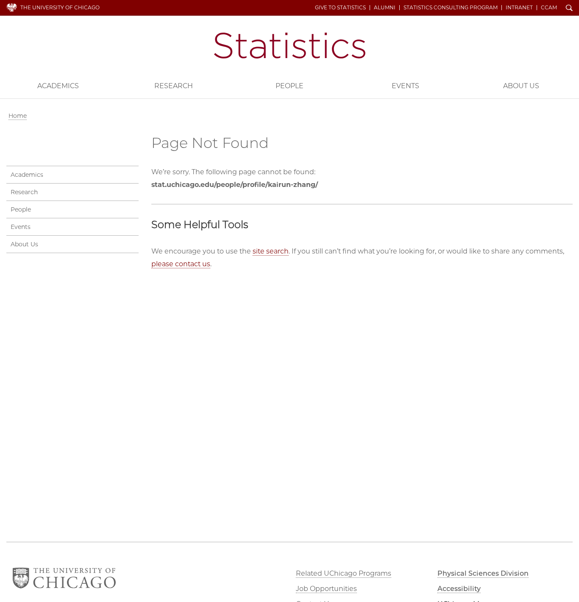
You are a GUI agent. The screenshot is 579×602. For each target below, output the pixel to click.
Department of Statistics (289, 46)
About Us (521, 86)
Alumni (384, 7)
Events (405, 86)
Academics (58, 86)
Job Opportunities (326, 589)
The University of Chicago (60, 7)
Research (173, 86)
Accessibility (459, 589)
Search (569, 8)
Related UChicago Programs (343, 573)
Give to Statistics (340, 7)
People (289, 86)
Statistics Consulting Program (451, 7)
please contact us (180, 264)
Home (17, 116)
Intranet (519, 7)
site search (271, 251)
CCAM (549, 7)
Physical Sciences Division (483, 573)
